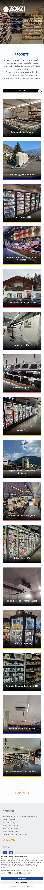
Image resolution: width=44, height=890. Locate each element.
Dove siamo (9, 840)
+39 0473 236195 (11, 828)
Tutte (22, 90)
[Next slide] (41, 91)
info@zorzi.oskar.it (11, 825)
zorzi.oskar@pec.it (11, 831)
